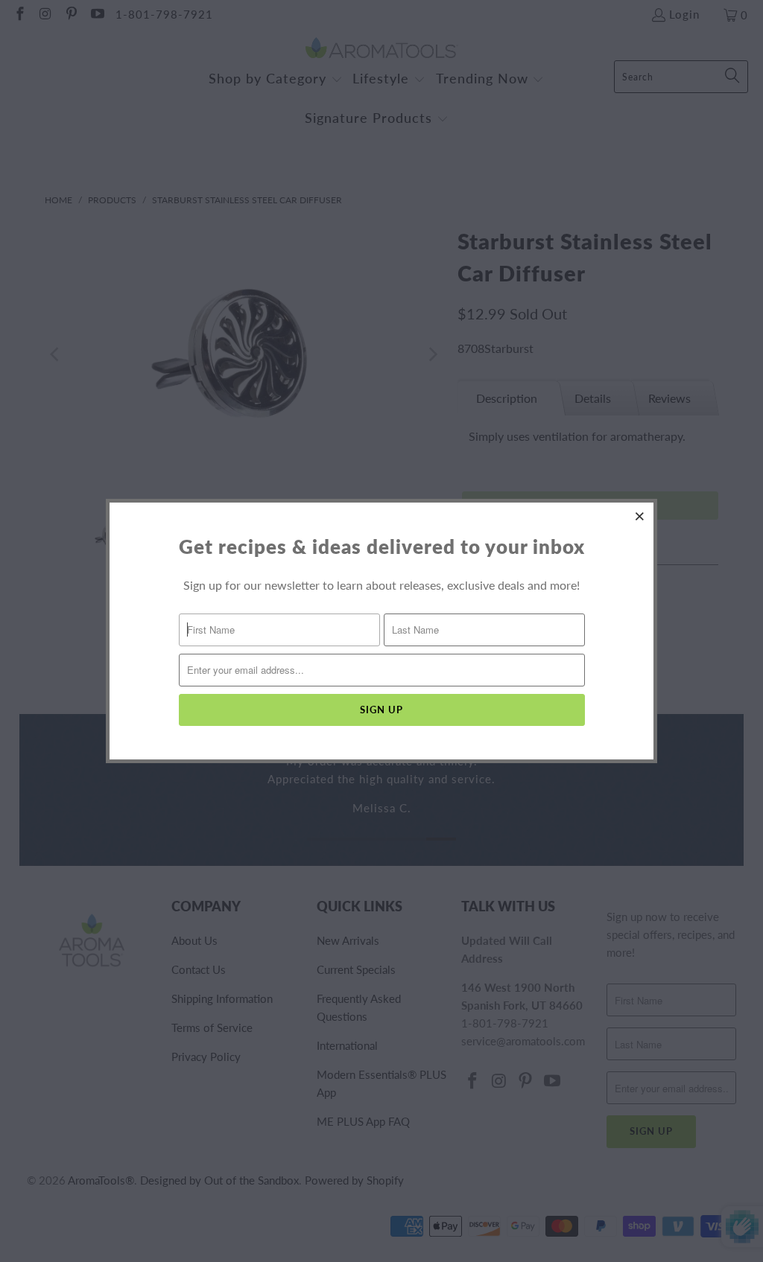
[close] (640, 516)
